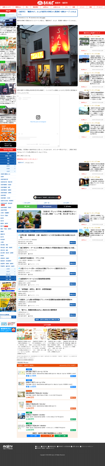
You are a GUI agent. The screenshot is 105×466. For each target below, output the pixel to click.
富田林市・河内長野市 (6, 260)
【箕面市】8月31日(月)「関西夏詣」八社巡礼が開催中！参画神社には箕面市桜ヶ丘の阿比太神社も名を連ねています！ (97, 233)
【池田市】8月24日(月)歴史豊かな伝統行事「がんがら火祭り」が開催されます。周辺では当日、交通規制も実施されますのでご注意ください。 (97, 167)
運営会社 (44, 446)
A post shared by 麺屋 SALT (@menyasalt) (38, 144)
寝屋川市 (3, 234)
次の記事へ (66, 203)
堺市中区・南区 (4, 250)
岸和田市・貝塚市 (5, 258)
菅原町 (25, 359)
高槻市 (2, 231)
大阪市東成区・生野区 (6, 192)
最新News (18, 7)
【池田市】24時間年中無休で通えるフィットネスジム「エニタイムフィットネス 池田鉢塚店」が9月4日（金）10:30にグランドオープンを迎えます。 (8, 31)
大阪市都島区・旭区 (5, 187)
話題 (74, 7)
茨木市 (2, 220)
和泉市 (2, 255)
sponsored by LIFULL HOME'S (67, 365)
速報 (90, 7)
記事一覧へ (47, 203)
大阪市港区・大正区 (5, 198)
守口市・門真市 (4, 215)
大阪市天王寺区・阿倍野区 (7, 200)
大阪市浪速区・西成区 (6, 207)
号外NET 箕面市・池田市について (45, 448)
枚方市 (2, 237)
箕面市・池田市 (61, 3)
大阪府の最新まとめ (5, 174)
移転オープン (20, 359)
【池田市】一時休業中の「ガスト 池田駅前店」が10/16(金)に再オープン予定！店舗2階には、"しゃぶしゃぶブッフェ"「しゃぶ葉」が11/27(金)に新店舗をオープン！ (8, 100)
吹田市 (2, 218)
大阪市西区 (3, 195)
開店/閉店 (35, 7)
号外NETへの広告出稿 (64, 446)
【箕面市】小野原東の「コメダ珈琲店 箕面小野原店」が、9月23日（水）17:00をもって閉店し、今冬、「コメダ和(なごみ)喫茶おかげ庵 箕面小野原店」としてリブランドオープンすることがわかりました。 (97, 61)
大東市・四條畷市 (5, 212)
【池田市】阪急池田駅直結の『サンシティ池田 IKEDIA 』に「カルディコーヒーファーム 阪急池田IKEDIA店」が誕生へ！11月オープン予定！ (97, 96)
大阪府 (43, 17)
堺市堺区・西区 (4, 244)
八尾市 (2, 242)
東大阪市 (3, 239)
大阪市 (2, 176)
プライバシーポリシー (87, 446)
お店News (45, 7)
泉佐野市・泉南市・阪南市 (7, 263)
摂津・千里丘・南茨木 (6, 228)
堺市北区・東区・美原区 (6, 247)
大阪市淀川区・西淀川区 (6, 182)
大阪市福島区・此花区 (6, 184)
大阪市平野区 (4, 210)
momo (26, 362)
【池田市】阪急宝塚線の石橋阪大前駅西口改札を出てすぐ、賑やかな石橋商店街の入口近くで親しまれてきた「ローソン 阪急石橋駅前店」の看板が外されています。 (8, 77)
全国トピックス (7, 7)
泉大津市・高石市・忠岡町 (7, 252)
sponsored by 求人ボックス (41, 231)
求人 (27, 7)
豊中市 (4, 226)
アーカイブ (99, 7)
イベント (82, 7)
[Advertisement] (92, 20)
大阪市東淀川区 (4, 179)
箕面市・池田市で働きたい (26, 231)
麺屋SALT (21, 162)
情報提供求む (52, 446)
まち (66, 7)
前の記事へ (27, 203)
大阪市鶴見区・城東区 (6, 190)
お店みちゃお (56, 7)
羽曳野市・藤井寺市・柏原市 (7, 266)
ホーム (38, 446)
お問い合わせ (75, 446)
